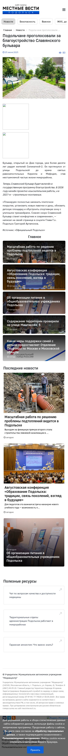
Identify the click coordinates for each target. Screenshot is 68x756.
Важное (46, 21)
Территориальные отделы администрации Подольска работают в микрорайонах (31, 621)
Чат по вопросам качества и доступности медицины (32, 595)
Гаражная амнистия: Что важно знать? (31, 644)
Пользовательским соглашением (21, 738)
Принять (35, 749)
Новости (8, 21)
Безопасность (27, 21)
